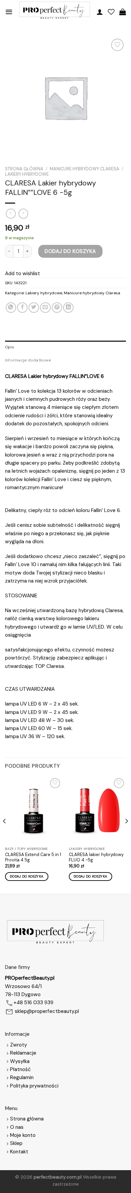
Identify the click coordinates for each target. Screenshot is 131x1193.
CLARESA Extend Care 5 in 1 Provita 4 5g (33, 857)
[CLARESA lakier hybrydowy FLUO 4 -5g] (97, 810)
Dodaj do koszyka (70, 251)
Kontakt (19, 1151)
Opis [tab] (9, 347)
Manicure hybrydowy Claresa (84, 169)
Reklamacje (23, 1053)
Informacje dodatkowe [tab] (28, 360)
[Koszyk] (122, 11)
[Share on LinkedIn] (68, 307)
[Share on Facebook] (22, 307)
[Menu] (9, 12)
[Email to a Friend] (45, 307)
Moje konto (23, 1135)
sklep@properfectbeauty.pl (47, 1011)
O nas (17, 1127)
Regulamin (22, 1077)
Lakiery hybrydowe (27, 174)
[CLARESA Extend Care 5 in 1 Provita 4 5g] (33, 810)
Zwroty (18, 1044)
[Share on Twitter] (34, 307)
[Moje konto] (99, 11)
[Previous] (4, 834)
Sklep (16, 1143)
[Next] (126, 834)
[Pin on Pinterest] (57, 307)
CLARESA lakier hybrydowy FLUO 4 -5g (96, 857)
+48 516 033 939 (33, 1002)
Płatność (20, 1069)
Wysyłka (20, 1061)
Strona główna (24, 169)
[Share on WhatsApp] (11, 307)
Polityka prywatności (34, 1085)
